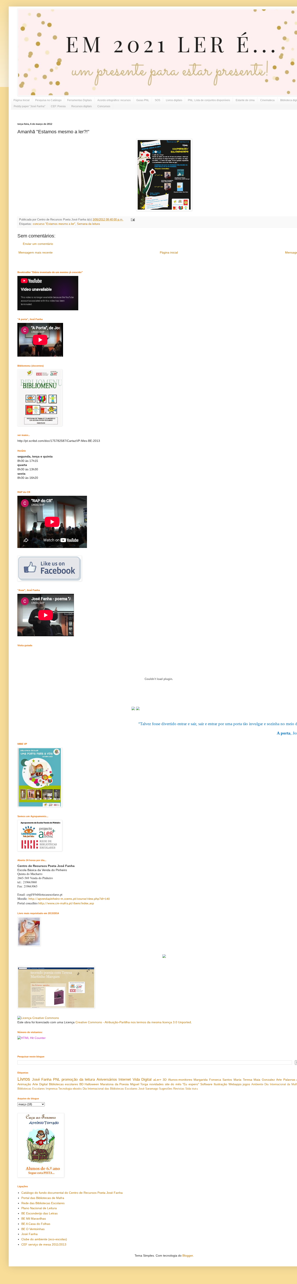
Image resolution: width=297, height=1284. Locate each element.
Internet (124, 1079)
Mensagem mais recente (35, 252)
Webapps (235, 1084)
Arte (279, 1079)
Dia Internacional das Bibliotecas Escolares (110, 1088)
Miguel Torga (139, 1084)
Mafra (195, 1088)
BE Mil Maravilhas (33, 1218)
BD (81, 1084)
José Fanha (42, 1079)
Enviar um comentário (38, 243)
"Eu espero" (190, 1084)
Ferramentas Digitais (79, 100)
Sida (188, 1088)
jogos (246, 1084)
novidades (156, 1084)
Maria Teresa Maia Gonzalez (254, 1079)
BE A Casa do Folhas (35, 1224)
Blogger (187, 1255)
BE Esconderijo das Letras (39, 1213)
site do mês (173, 1084)
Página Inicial (21, 100)
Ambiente (257, 1084)
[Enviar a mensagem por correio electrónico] (132, 219)
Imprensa (51, 1088)
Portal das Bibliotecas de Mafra (42, 1198)
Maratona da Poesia (114, 1084)
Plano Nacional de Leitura (39, 1208)
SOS (157, 100)
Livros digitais (174, 100)
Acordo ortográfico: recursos (114, 100)
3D (165, 1079)
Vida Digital (142, 1079)
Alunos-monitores (180, 1079)
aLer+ (157, 1079)
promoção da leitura (78, 1079)
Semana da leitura (88, 223)
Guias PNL (142, 100)
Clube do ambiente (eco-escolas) (44, 1239)
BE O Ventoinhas (33, 1229)
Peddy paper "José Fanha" (29, 106)
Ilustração (220, 1084)
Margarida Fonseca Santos (213, 1079)
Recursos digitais (81, 106)
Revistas (178, 1088)
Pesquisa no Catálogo (48, 100)
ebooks (77, 1088)
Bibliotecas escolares (63, 1084)
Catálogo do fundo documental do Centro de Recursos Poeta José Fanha (72, 1192)
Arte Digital (40, 1084)
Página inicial (169, 252)
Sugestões (165, 1088)
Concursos (103, 106)
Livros (23, 1079)
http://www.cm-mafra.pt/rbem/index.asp (66, 903)
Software (206, 1084)
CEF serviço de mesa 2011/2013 (43, 1244)
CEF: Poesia (58, 106)
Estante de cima (245, 100)
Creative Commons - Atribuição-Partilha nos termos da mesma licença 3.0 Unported (133, 1022)
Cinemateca (267, 100)
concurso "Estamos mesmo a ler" (54, 223)
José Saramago (148, 1088)
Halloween (92, 1084)
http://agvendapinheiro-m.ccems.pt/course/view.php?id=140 (69, 899)
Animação (24, 1084)
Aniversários (107, 1079)
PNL (56, 1079)
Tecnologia (65, 1088)
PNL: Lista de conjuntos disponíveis (209, 100)
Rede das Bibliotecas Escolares (43, 1203)
